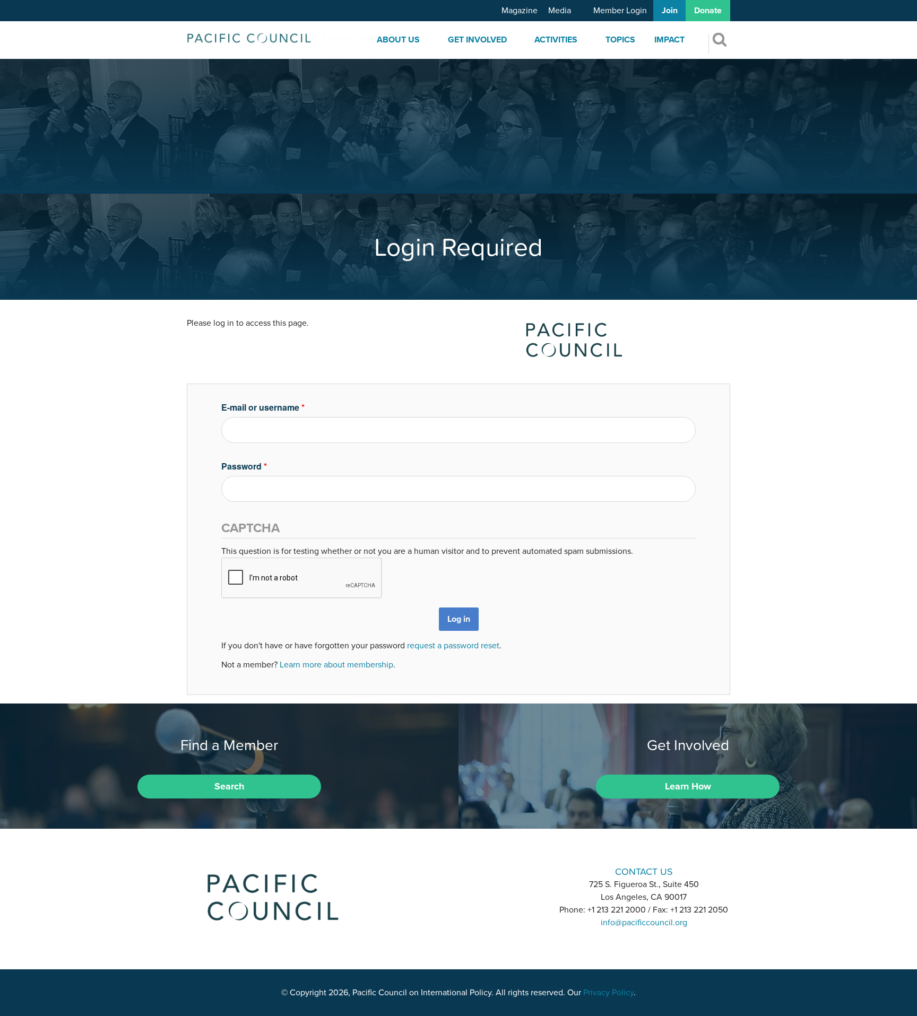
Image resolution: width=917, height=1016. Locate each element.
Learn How (688, 786)
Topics (620, 39)
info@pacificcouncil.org (644, 922)
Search (229, 786)
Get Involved (477, 39)
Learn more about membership (336, 664)
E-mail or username (263, 407)
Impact (669, 39)
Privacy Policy (608, 992)
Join (670, 10)
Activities (555, 39)
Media (559, 10)
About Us (398, 39)
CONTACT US (644, 871)
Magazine (519, 10)
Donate (708, 10)
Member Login (620, 10)
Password (244, 466)
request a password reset (453, 645)
